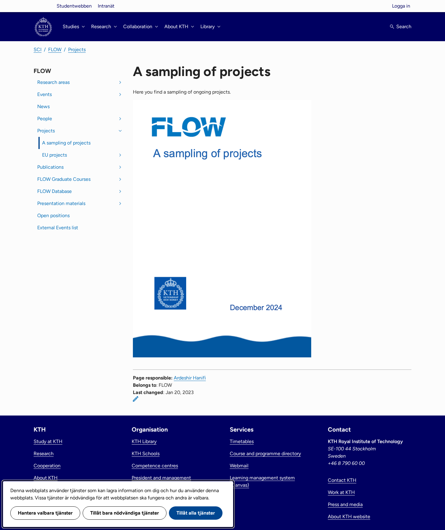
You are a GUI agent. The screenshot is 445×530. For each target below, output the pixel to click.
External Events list (57, 227)
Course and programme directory (265, 453)
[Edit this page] (135, 399)
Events (44, 94)
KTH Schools (146, 453)
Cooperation (47, 466)
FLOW (54, 49)
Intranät (106, 6)
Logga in (401, 6)
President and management (161, 478)
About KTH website (349, 516)
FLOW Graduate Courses (64, 179)
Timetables (242, 441)
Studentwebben (74, 6)
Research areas (53, 82)
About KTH (46, 478)
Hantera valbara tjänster (45, 513)
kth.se (43, 6)
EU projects (54, 155)
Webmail (239, 466)
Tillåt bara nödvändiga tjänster (124, 513)
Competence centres (155, 466)
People (44, 118)
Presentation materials (61, 203)
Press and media (345, 504)
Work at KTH (341, 492)
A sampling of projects (66, 143)
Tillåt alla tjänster (195, 513)
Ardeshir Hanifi (190, 378)
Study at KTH (48, 441)
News (43, 106)
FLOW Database (54, 191)
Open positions (53, 215)
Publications (50, 167)
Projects (77, 49)
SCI (37, 49)
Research (44, 453)
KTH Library (144, 441)
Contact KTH (342, 480)
